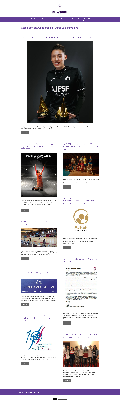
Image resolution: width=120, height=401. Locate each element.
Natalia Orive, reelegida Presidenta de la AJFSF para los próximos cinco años (80, 335)
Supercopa (70, 18)
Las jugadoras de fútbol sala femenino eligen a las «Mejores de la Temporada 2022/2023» (37, 146)
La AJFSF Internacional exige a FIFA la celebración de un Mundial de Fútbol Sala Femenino (80, 146)
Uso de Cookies (63, 395)
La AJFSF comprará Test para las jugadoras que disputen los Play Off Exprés (36, 318)
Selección (78, 18)
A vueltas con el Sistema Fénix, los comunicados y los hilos (35, 222)
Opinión (52, 21)
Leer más (25, 133)
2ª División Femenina (39, 18)
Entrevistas (38, 21)
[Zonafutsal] (60, 9)
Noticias (49, 18)
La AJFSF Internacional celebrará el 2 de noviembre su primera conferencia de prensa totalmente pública (80, 201)
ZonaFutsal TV (76, 21)
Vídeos (45, 21)
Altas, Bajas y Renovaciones (63, 21)
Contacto (26, 1)
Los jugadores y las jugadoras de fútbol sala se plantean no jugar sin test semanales (37, 273)
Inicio (21, 1)
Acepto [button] (55, 399)
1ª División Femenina (27, 18)
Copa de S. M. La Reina (59, 18)
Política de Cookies (62, 399)
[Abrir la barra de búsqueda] (83, 21)
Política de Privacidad (53, 395)
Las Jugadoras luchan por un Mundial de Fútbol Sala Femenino (80, 260)
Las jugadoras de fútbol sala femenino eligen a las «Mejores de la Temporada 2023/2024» (59, 37)
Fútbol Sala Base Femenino (90, 18)
